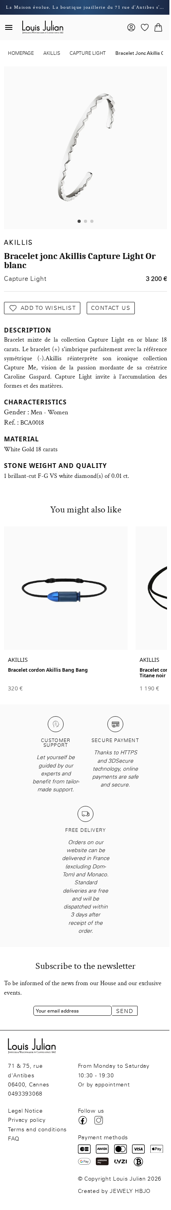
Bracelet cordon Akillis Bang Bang (48, 670)
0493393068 (25, 1093)
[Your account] (131, 27)
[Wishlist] (145, 27)
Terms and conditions (37, 1129)
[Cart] (158, 27)
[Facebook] (82, 1120)
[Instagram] (98, 1120)
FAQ (13, 1138)
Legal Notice (25, 1111)
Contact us (110, 308)
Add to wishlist (48, 308)
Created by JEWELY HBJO (114, 1191)
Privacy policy (27, 1120)
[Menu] (9, 27)
